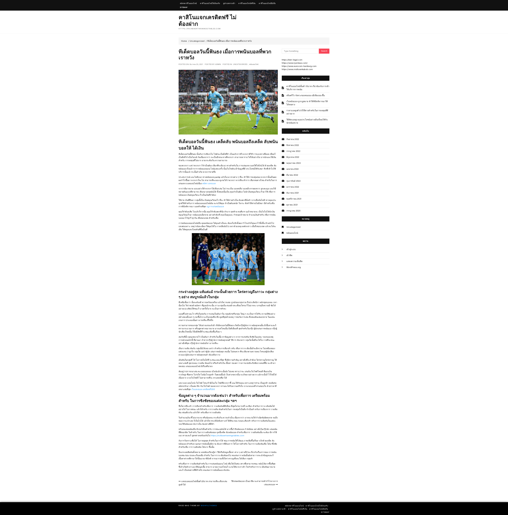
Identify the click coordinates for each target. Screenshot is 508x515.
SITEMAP (183, 7)
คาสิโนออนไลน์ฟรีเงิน (247, 3)
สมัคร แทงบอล (209, 183)
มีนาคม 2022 (292, 175)
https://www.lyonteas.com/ (295, 63)
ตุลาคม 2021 (292, 204)
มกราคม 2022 (292, 187)
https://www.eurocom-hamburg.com (299, 66)
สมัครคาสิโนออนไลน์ (188, 3)
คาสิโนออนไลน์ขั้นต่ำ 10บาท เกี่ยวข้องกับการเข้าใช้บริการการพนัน (307, 88)
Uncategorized (240, 64)
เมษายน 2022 (292, 169)
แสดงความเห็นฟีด (294, 261)
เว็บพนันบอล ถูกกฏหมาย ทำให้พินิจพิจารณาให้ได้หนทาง (307, 103)
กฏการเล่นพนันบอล (215, 206)
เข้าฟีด (289, 255)
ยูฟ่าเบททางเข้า (229, 3)
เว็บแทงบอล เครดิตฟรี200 (203, 389)
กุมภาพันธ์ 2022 (293, 181)
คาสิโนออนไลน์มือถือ (267, 3)
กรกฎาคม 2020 (293, 210)
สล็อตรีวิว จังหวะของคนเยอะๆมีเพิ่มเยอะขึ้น (305, 95)
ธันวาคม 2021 (292, 193)
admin (218, 64)
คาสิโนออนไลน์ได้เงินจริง (210, 3)
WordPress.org (293, 267)
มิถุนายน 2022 (292, 157)
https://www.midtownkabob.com (297, 69)
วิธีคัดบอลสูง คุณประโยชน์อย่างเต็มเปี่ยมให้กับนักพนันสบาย (307, 121)
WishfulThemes (209, 505)
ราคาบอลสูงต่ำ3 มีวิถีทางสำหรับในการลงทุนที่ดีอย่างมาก (307, 112)
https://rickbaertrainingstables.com (227, 435)
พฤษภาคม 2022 (293, 163)
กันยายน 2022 (292, 139)
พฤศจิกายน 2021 (293, 199)
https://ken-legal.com (292, 60)
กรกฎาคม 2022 (293, 151)
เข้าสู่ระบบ (291, 249)
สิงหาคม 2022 (292, 145)
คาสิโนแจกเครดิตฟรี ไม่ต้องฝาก (208, 20)
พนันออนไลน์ (253, 64)
